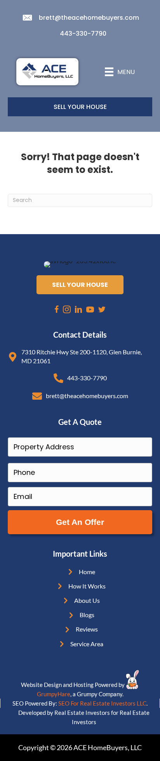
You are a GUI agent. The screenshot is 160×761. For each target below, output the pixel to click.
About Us (87, 600)
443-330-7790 (83, 33)
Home (87, 571)
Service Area (86, 643)
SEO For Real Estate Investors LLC (102, 703)
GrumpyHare (53, 693)
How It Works (87, 586)
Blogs (87, 614)
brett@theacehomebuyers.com (89, 17)
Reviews (87, 629)
